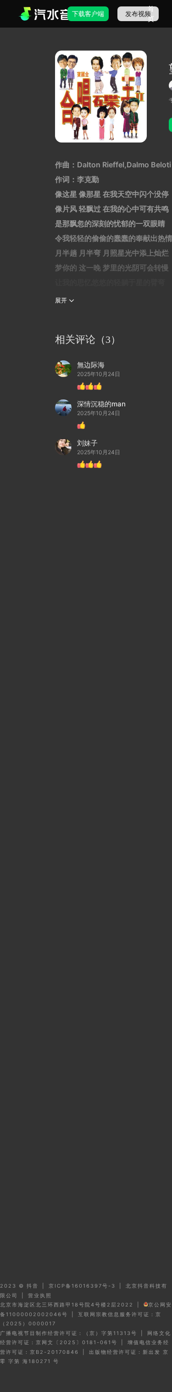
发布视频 (138, 13)
